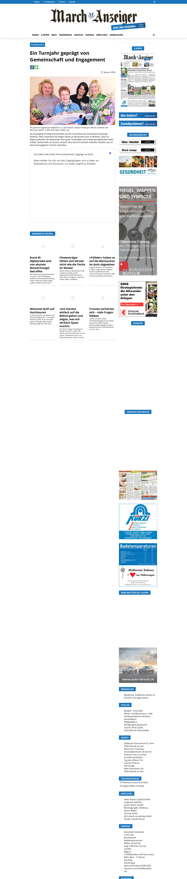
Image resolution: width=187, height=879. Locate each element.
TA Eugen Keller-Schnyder (132, 785)
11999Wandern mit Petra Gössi (139, 854)
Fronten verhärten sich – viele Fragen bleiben (101, 312)
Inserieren (65, 34)
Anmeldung (116, 34)
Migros (127, 851)
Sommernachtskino (133, 757)
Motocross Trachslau (134, 749)
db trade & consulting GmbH (138, 816)
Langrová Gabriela (133, 802)
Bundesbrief (130, 837)
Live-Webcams (49, 2)
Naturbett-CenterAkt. (134, 832)
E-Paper (61, 2)
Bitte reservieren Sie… (134, 768)
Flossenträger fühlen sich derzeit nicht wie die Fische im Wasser (72, 263)
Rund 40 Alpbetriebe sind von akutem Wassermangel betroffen (40, 264)
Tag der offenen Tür (133, 760)
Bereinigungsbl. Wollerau (136, 807)
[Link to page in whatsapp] (36, 67)
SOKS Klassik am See (134, 746)
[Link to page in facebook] (32, 67)
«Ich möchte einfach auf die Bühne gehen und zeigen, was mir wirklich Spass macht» (71, 317)
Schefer (127, 848)
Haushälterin (130, 719)
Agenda (89, 34)
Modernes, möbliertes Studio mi (139, 695)
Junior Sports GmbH (133, 805)
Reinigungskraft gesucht (135, 724)
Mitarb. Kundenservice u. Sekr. (138, 713)
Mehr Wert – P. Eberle (134, 857)
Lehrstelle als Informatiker (136, 730)
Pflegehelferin (130, 722)
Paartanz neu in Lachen (135, 754)
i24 (125, 871)
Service (78, 34)
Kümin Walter (130, 810)
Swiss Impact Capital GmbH (137, 799)
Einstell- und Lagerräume (136, 697)
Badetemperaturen (133, 840)
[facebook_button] (154, 2)
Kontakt (72, 2)
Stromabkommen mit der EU (138, 751)
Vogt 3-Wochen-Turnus (135, 846)
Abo (53, 34)
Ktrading (128, 860)
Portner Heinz (131, 813)
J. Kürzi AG (129, 834)
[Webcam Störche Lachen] (138, 632)
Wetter (37, 2)
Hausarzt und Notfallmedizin (138, 868)
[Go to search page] (154, 35)
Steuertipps (129, 862)
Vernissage (129, 765)
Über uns (101, 34)
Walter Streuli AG (132, 843)
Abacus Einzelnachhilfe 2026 (137, 865)
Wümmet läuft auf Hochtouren (42, 310)
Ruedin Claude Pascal (134, 819)
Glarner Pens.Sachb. (133, 727)
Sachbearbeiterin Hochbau (137, 716)
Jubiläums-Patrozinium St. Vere (139, 743)
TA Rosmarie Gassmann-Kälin (134, 782)
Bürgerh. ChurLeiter (133, 710)
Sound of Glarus (132, 763)
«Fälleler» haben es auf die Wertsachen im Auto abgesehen (102, 261)
